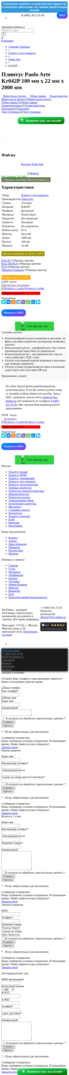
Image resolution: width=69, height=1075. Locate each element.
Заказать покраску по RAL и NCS (23, 253)
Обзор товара (9, 102)
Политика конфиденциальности (27, 597)
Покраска (14, 547)
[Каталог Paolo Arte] (33, 173)
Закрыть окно (9, 747)
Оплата (12, 578)
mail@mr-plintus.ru (12, 656)
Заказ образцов (17, 544)
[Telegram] (18, 302)
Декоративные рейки (21, 500)
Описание (7, 108)
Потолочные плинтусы (22, 503)
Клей (11, 519)
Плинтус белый (17, 471)
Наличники (15, 525)
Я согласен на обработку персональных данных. (35, 718)
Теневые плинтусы (19, 487)
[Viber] (23, 302)
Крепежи (13, 522)
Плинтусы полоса (19, 497)
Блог (11, 594)
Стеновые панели (19, 509)
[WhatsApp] (28, 302)
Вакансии (14, 590)
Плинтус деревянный (21, 478)
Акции (12, 540)
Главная (13, 565)
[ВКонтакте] (8, 302)
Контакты (14, 571)
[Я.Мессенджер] (3, 302)
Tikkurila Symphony (12, 269)
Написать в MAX (13, 312)
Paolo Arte (27, 199)
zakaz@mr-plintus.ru (13, 27)
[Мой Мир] (33, 302)
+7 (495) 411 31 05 (12, 653)
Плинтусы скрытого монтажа (26, 490)
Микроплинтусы (18, 494)
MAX (62, 15)
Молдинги (14, 506)
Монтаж (13, 553)
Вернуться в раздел (13, 99)
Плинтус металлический (23, 484)
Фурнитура (15, 513)
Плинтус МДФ (17, 475)
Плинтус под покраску (35, 195)
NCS (4, 266)
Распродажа (15, 550)
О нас (11, 568)
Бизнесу (13, 537)
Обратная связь (10, 650)
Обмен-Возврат (17, 584)
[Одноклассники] (13, 302)
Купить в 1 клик (34, 288)
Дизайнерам (15, 575)
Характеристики (11, 105)
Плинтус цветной (19, 516)
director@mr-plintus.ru (53, 617)
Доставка (14, 581)
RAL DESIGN (9, 263)
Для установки (10, 111)
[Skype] (38, 302)
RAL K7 (6, 260)
